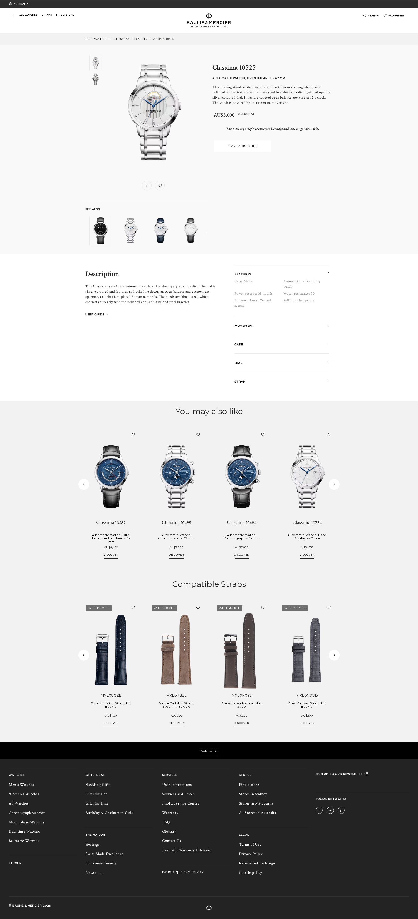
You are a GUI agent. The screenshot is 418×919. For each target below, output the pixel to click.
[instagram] (330, 811)
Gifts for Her (96, 794)
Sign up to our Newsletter (341, 773)
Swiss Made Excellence (104, 853)
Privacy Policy (251, 853)
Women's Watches (24, 794)
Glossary (169, 831)
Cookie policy (250, 872)
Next (206, 231)
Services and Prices (178, 794)
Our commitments (101, 863)
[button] (11, 15)
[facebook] (319, 811)
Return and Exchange (257, 863)
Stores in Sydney (253, 794)
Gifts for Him (97, 803)
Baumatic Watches (24, 840)
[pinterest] (341, 811)
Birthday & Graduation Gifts (109, 812)
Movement (244, 325)
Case (238, 344)
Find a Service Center (180, 803)
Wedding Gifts (98, 784)
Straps (15, 862)
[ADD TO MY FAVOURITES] (160, 185)
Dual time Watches (24, 831)
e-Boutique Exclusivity (183, 872)
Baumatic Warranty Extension (187, 850)
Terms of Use (250, 844)
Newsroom (95, 872)
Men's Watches (97, 38)
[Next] (334, 484)
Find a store (249, 784)
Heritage (93, 844)
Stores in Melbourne (256, 803)
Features (242, 274)
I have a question (242, 145)
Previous (84, 231)
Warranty (170, 812)
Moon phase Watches (26, 822)
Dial (238, 363)
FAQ (166, 822)
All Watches (19, 803)
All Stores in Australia (257, 812)
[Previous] (83, 484)
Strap (239, 381)
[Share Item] (147, 185)
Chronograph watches (27, 812)
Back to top (209, 750)
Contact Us (171, 840)
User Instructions (177, 784)
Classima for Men (129, 38)
